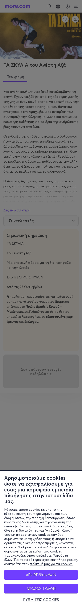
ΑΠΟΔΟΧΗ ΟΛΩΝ (41, 588)
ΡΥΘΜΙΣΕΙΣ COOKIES (41, 600)
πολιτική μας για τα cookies (51, 564)
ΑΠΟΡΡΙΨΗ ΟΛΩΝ (41, 575)
